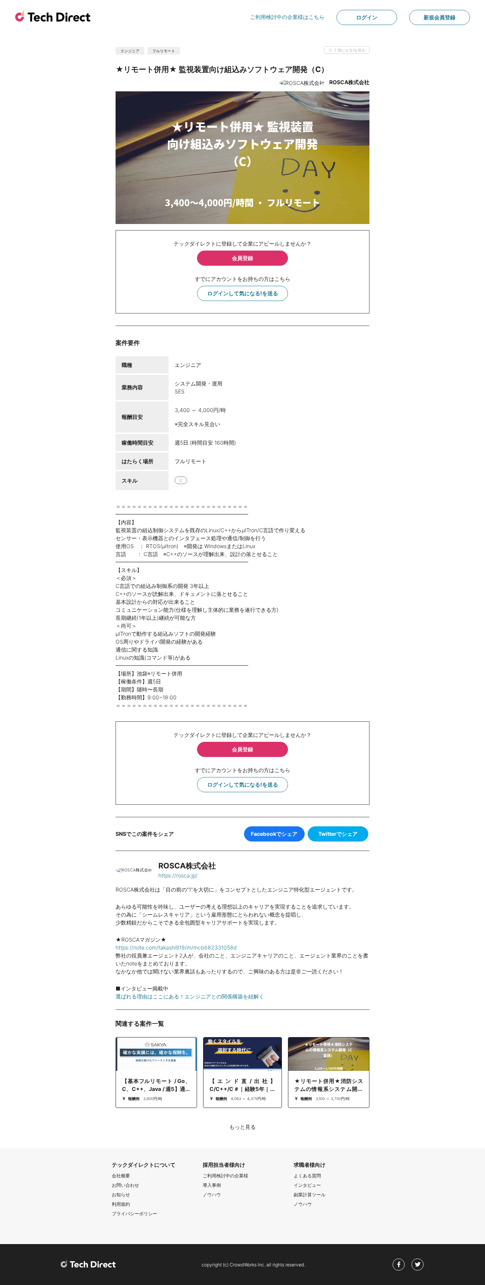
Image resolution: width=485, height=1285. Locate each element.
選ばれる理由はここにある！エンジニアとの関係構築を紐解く (190, 996)
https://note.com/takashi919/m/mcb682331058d (176, 947)
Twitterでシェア (338, 834)
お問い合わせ (125, 1185)
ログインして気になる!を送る (242, 293)
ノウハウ (212, 1194)
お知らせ (121, 1194)
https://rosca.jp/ (177, 875)
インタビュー (307, 1185)
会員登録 (242, 258)
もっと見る (242, 1127)
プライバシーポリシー (134, 1213)
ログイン (366, 17)
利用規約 (121, 1204)
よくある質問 (307, 1175)
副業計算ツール (309, 1194)
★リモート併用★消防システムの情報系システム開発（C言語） (328, 1089)
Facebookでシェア (274, 834)
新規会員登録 (439, 17)
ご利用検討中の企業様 (225, 1175)
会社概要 (121, 1175)
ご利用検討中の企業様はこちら (287, 17)
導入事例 (212, 1185)
